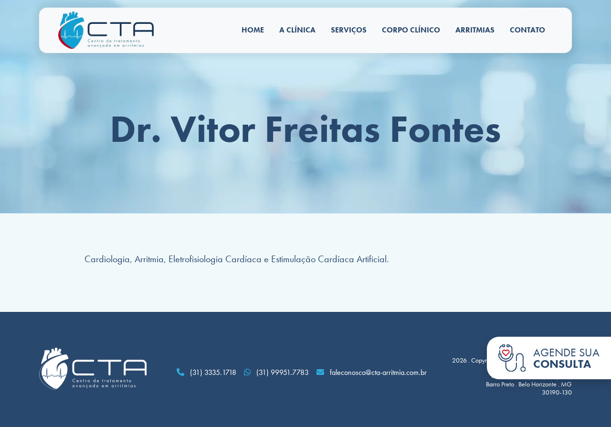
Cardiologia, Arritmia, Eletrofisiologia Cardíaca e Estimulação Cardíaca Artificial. (236, 259)
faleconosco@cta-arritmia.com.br (378, 372)
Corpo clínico (411, 30)
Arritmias (475, 30)
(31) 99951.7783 (281, 372)
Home (253, 30)
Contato (527, 30)
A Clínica (297, 30)
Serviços (349, 30)
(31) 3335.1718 (212, 372)
